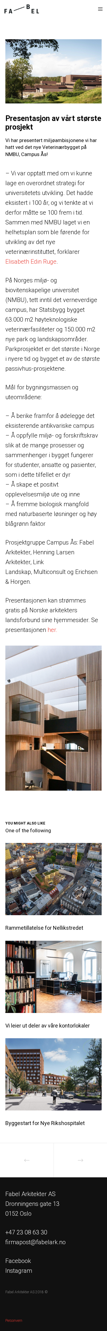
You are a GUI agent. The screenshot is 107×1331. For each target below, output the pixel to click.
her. (52, 629)
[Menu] (98, 9)
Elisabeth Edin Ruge (30, 261)
